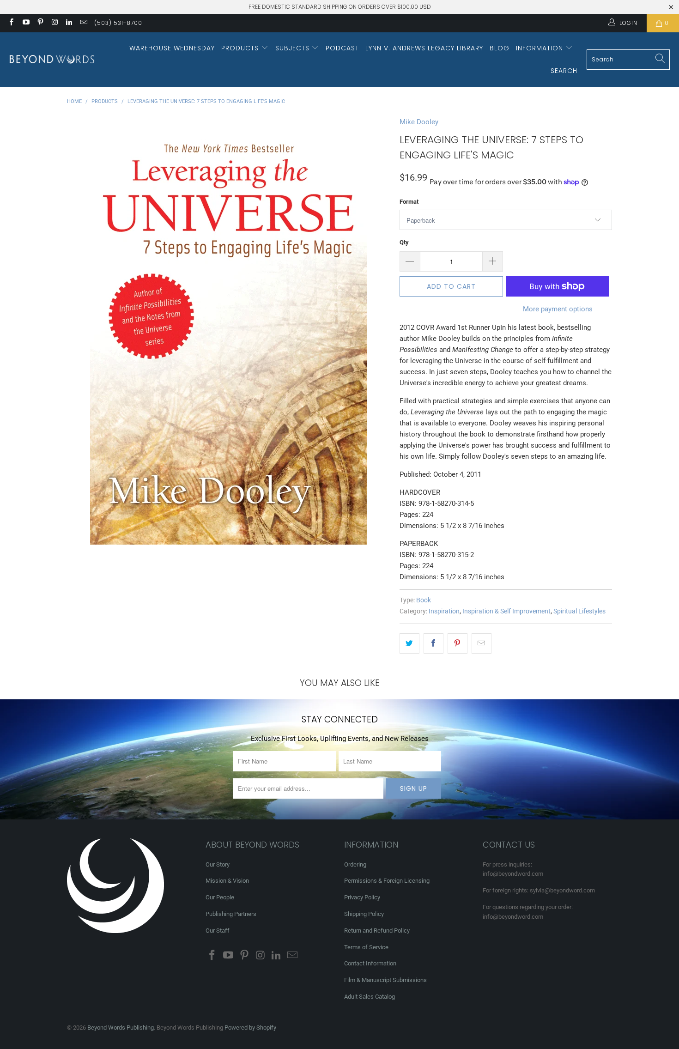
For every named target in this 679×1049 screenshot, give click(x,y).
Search (564, 70)
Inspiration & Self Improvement (506, 611)
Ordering (355, 864)
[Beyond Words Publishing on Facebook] (11, 23)
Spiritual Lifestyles (579, 611)
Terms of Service (366, 947)
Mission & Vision (227, 880)
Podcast (342, 48)
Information (540, 48)
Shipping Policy (364, 913)
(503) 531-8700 (118, 23)
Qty (404, 242)
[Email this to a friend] (481, 643)
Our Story (218, 864)
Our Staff (218, 930)
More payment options (558, 309)
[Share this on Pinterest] (457, 643)
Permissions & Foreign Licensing (387, 880)
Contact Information (370, 963)
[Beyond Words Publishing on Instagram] (54, 23)
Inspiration (444, 611)
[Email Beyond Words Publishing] (83, 23)
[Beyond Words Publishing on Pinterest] (40, 23)
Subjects (293, 48)
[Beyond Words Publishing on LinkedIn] (69, 23)
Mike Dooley (419, 122)
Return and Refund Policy (377, 930)
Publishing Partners (231, 913)
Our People (220, 897)
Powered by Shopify (250, 1027)
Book (423, 600)
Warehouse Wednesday (172, 48)
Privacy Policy (362, 897)
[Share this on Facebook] (433, 643)
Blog (499, 48)
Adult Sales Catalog (369, 996)
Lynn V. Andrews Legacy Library (424, 48)
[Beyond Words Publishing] (52, 59)
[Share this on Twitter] (409, 643)
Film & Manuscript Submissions (385, 979)
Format (409, 201)
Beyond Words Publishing (120, 1027)
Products (241, 48)
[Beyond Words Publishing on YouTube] (25, 23)
